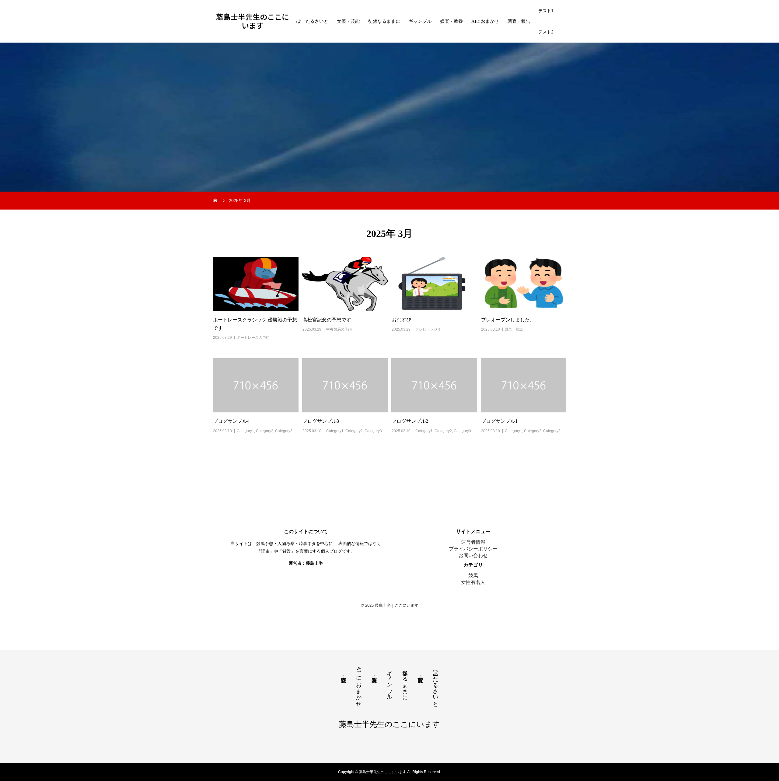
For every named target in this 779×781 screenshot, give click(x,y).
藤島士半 (314, 563)
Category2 (264, 431)
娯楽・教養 (451, 21)
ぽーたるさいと (312, 21)
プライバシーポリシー (473, 548)
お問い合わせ (473, 555)
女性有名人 (473, 582)
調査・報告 (519, 21)
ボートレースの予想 (253, 337)
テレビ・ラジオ (428, 329)
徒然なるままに (384, 21)
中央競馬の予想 (339, 329)
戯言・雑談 (514, 329)
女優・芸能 (348, 21)
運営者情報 (473, 542)
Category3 (283, 431)
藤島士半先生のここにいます (252, 21)
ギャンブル (420, 21)
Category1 (245, 431)
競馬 (473, 575)
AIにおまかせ (485, 21)
